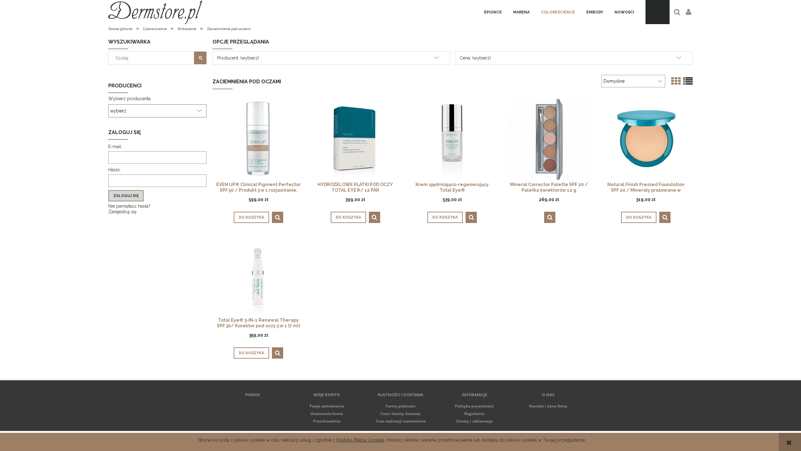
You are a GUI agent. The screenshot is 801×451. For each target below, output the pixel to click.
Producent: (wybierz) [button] (238, 57)
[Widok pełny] (688, 81)
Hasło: (114, 169)
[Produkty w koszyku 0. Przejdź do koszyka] (657, 12)
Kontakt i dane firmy (548, 406)
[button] (277, 217)
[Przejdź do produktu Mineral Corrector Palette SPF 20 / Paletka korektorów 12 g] (549, 139)
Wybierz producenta (129, 98)
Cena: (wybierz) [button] (475, 57)
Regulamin (474, 413)
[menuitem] (493, 12)
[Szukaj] (200, 58)
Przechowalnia (326, 421)
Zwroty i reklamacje (474, 421)
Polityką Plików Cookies (360, 440)
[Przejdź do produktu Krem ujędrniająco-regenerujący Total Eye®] (452, 139)
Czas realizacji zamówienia (401, 421)
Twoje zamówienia (326, 406)
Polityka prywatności (474, 406)
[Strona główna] (155, 12)
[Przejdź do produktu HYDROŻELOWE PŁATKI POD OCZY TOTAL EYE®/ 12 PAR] (355, 139)
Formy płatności (400, 406)
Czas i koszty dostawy (400, 413)
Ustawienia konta (326, 413)
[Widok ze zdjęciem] (676, 81)
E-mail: (115, 146)
